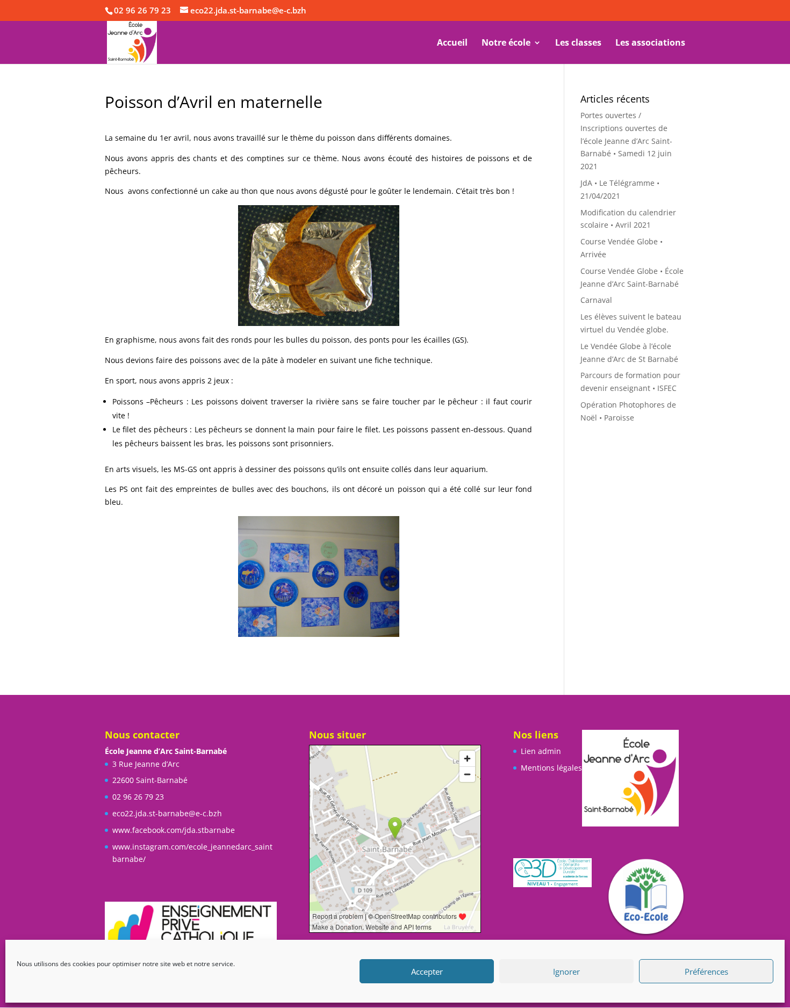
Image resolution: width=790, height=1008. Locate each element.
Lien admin (541, 751)
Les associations (650, 43)
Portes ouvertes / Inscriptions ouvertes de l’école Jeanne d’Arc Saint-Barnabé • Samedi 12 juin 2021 (626, 140)
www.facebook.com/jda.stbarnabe (173, 830)
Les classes (578, 43)
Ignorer (566, 971)
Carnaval (596, 300)
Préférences (706, 971)
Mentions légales (551, 768)
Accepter (427, 971)
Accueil (452, 43)
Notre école (506, 43)
